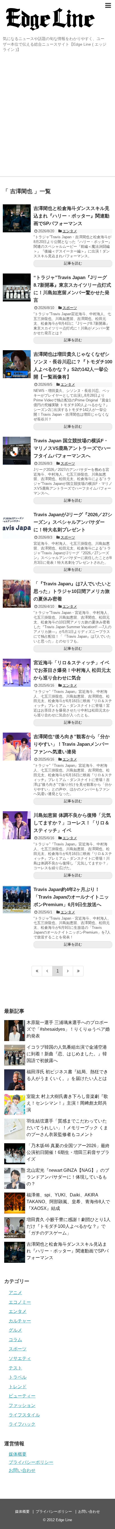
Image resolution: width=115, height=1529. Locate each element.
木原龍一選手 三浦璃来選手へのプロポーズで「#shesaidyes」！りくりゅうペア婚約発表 (68, 1029)
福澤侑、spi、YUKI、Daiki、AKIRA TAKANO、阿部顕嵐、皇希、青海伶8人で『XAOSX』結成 (68, 1202)
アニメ (15, 1292)
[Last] (78, 971)
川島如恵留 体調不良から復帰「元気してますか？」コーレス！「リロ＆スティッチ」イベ (72, 823)
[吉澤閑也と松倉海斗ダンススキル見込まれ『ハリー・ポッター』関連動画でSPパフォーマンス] (17, 218)
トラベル (18, 1377)
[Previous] (47, 971)
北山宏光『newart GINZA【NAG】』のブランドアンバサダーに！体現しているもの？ (68, 1177)
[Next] (68, 971)
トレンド (18, 1386)
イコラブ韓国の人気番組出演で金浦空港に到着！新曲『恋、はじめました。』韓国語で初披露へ (67, 1054)
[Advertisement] (57, 116)
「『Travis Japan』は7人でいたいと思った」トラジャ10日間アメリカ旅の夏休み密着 (72, 591)
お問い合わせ (22, 1470)
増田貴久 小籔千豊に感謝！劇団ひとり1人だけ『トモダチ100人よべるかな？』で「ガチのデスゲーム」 (69, 1226)
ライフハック (22, 1424)
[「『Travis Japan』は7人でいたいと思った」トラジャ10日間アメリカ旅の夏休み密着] (17, 594)
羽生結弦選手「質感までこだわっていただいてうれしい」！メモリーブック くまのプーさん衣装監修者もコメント (67, 1128)
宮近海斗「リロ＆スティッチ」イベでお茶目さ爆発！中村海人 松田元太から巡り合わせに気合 (72, 670)
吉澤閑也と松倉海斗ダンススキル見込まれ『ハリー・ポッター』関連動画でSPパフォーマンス (71, 216)
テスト (15, 1368)
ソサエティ (20, 1358)
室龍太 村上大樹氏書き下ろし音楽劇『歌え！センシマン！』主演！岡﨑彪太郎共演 (67, 1103)
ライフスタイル (24, 1415)
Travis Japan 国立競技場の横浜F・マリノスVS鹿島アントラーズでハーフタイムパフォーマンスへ (72, 448)
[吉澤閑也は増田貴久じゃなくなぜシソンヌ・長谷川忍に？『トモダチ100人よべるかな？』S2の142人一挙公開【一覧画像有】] (17, 364)
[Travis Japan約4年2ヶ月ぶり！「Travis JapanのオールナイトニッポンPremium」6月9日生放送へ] (17, 899)
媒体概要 (18, 1454)
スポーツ (70, 308)
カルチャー (20, 1320)
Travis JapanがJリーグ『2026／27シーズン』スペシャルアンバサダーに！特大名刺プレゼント (72, 522)
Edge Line (64, 1520)
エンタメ (70, 231)
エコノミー (20, 1302)
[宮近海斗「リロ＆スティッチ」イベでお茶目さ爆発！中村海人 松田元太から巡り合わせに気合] (17, 673)
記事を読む (73, 263)
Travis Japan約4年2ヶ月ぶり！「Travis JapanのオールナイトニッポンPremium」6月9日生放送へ (71, 897)
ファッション (22, 1405)
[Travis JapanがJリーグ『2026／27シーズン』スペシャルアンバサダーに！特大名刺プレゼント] (17, 525)
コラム (15, 1339)
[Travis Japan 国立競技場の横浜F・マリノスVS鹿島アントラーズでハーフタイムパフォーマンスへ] (17, 451)
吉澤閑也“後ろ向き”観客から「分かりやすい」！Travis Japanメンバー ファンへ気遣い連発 (71, 744)
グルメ (15, 1330)
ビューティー (22, 1396)
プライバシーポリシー (31, 1462)
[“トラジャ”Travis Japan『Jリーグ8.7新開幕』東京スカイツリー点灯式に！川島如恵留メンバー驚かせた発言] (17, 287)
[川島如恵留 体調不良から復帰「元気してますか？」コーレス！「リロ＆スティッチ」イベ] (17, 825)
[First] (37, 971)
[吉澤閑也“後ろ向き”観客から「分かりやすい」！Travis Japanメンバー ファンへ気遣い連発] (17, 747)
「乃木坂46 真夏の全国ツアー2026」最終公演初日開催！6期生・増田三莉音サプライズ (68, 1152)
